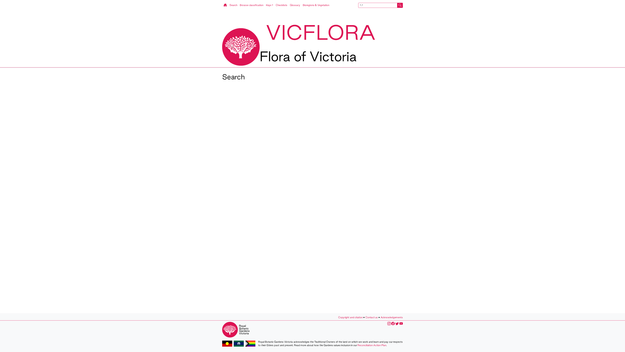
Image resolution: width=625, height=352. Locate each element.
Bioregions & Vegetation (316, 5)
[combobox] (380, 5)
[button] (269, 5)
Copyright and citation (350, 317)
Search (233, 5)
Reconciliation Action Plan (371, 345)
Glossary (295, 5)
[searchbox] (377, 5)
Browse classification (251, 5)
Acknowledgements (392, 317)
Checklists (281, 5)
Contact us (371, 317)
